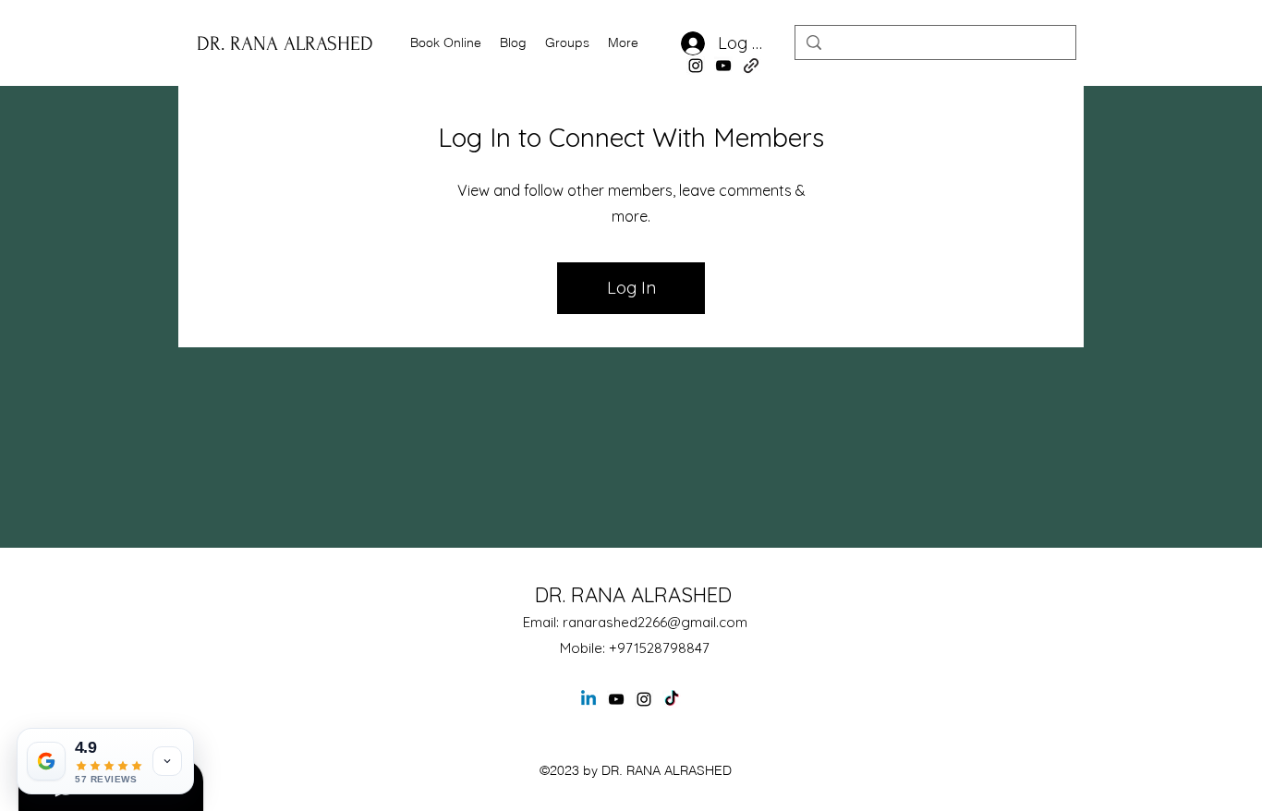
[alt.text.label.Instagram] (695, 65)
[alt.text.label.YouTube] (723, 65)
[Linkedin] (588, 699)
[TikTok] (671, 699)
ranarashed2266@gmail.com (655, 622)
